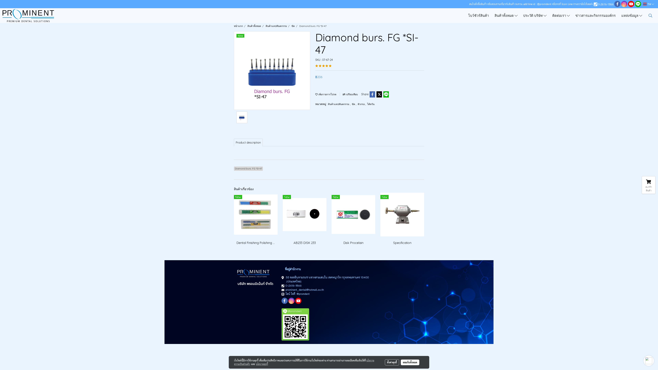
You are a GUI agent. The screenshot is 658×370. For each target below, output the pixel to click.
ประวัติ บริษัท (533, 16)
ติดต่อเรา (559, 16)
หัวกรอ (361, 104)
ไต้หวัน (371, 104)
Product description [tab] (248, 142)
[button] (650, 15)
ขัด (354, 104)
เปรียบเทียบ (351, 94)
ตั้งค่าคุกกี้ (392, 362)
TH (649, 4)
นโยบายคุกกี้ (262, 364)
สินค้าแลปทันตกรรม (339, 104)
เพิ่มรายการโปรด (327, 94)
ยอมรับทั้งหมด (410, 362)
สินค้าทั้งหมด (505, 16)
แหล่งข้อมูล (630, 16)
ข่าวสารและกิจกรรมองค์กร (595, 16)
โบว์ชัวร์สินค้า (478, 16)
